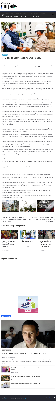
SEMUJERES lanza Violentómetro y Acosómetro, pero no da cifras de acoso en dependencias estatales (32, 368)
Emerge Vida (8, 16)
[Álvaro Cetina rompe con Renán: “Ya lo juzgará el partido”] (28, 334)
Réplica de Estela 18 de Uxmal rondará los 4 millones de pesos (25, 376)
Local (7, 13)
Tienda (37, 16)
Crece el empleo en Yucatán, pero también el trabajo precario (8, 243)
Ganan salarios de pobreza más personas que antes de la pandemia (46, 243)
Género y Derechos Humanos (18, 13)
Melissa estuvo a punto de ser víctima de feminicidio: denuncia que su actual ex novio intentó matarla (14, 219)
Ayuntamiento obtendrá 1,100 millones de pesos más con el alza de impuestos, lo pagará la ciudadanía (41, 219)
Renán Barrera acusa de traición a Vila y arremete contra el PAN (25, 383)
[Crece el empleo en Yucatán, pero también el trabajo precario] (9, 231)
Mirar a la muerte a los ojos (27, 242)
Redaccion (14, 62)
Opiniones (16, 16)
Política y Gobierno (33, 13)
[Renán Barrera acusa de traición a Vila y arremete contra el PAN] (5, 385)
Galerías (31, 16)
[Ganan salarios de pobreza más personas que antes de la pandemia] (46, 231)
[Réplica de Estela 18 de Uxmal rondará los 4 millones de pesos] (5, 378)
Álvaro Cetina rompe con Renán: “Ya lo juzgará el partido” (24, 353)
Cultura (43, 13)
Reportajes (24, 16)
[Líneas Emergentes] (2, 14)
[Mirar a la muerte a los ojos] (28, 231)
